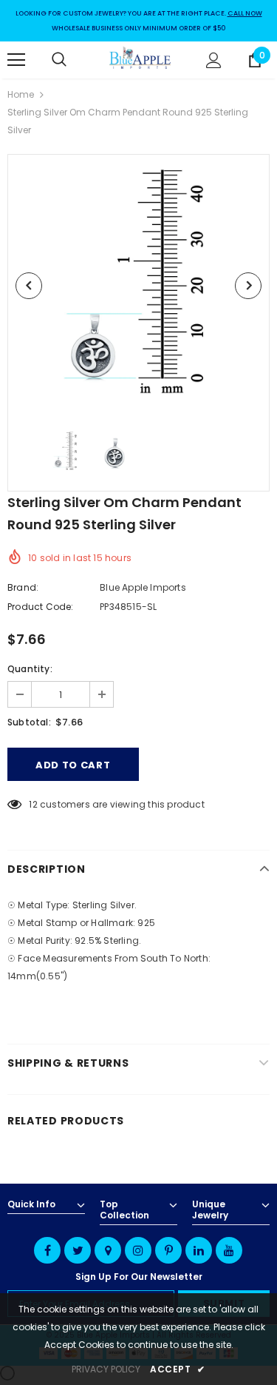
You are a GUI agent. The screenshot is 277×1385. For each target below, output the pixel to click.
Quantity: (29, 669)
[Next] (248, 285)
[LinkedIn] (198, 1250)
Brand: (22, 587)
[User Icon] (214, 60)
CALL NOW (245, 13)
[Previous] (29, 285)
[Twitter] (77, 1250)
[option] (138, 285)
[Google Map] (108, 1250)
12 (33, 804)
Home (20, 94)
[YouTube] (229, 1250)
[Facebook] (47, 1250)
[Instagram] (138, 1250)
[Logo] (140, 59)
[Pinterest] (168, 1250)
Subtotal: (29, 722)
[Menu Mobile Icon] (16, 60)
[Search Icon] (74, 60)
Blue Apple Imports (143, 587)
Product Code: (40, 606)
